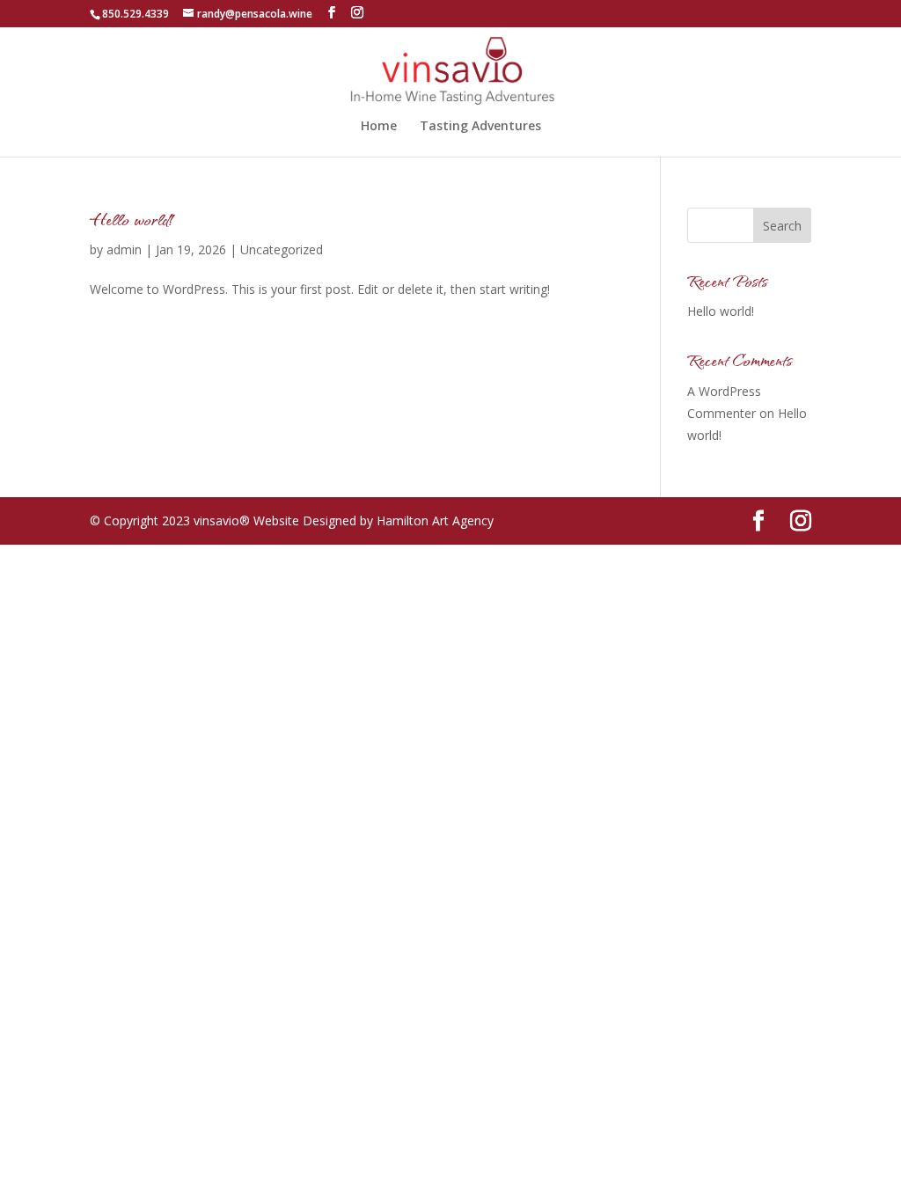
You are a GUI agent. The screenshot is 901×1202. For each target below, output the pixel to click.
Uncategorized (281, 249)
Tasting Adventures (480, 127)
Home (379, 127)
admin (124, 249)
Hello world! (134, 218)
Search (782, 225)
